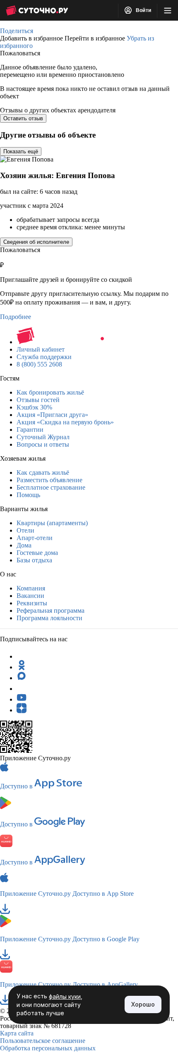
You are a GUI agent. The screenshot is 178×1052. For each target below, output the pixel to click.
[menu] (167, 10)
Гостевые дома (37, 552)
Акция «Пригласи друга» (52, 414)
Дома (24, 545)
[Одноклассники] (21, 667)
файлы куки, (65, 996)
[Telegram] (21, 656)
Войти (143, 10)
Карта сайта (17, 1033)
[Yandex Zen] (21, 710)
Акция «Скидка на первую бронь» (65, 422)
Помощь (28, 494)
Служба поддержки (44, 356)
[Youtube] (21, 699)
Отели (25, 530)
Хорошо (143, 1004)
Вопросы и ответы (43, 444)
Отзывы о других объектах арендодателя (57, 110)
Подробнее (15, 316)
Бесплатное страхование (51, 487)
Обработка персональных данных (48, 1048)
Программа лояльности (49, 617)
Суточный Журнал (43, 436)
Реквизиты (32, 603)
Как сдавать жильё (43, 472)
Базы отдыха (34, 560)
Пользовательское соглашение (42, 1040)
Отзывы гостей (38, 399)
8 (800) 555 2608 (39, 364)
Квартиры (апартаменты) (52, 522)
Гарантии (30, 429)
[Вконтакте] (21, 688)
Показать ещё (20, 151)
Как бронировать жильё (50, 392)
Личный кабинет (41, 349)
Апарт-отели (35, 537)
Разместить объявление (49, 479)
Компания (31, 588)
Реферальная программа (50, 610)
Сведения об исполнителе (36, 242)
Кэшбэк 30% (34, 407)
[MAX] (21, 677)
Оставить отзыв (23, 118)
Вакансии (30, 595)
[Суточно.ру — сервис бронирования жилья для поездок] (37, 10)
